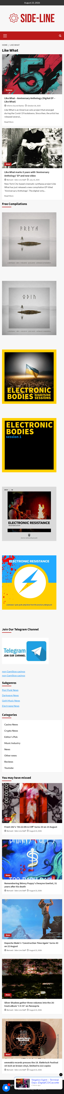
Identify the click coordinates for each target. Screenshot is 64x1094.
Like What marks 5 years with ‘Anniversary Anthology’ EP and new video (26, 174)
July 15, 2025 (34, 180)
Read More (8, 122)
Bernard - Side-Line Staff (16, 180)
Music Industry (12, 743)
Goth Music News (11, 700)
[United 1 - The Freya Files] (29, 239)
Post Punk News (10, 690)
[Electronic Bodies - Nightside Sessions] (29, 377)
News (8, 164)
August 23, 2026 (35, 831)
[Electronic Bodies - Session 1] (29, 445)
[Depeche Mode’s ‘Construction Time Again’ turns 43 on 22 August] (32, 919)
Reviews (9, 90)
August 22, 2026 (35, 950)
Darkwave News (10, 695)
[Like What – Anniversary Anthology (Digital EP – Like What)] (32, 74)
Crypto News (11, 730)
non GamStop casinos (13, 671)
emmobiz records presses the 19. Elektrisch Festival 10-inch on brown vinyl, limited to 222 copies (31, 1064)
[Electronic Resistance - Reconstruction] (29, 514)
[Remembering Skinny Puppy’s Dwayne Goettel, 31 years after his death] (32, 859)
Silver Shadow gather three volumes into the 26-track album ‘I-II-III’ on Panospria (29, 1004)
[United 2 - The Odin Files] (29, 308)
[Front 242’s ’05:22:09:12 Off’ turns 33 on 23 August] (32, 803)
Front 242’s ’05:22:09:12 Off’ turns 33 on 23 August (30, 827)
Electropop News (10, 705)
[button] (5, 35)
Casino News (11, 724)
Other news (10, 755)
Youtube (9, 767)
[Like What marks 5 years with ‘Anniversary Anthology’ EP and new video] (32, 148)
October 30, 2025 (34, 105)
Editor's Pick (11, 736)
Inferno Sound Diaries (15, 105)
